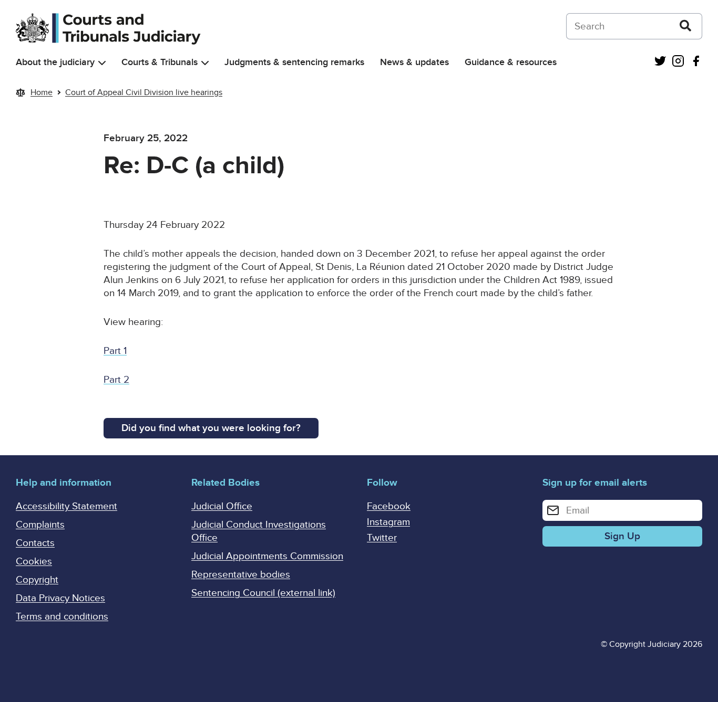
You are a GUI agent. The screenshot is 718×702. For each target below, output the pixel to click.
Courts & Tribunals (159, 62)
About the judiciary (55, 62)
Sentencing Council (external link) (263, 593)
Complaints (40, 525)
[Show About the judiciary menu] (102, 63)
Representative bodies (240, 575)
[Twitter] (660, 62)
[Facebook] (696, 62)
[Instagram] (678, 62)
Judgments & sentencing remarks (294, 62)
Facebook (389, 506)
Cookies (34, 562)
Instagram (388, 522)
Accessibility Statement (66, 506)
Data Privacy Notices (60, 598)
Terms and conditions (62, 617)
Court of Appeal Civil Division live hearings (143, 92)
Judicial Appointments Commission (267, 556)
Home (41, 92)
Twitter (382, 538)
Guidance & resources (511, 62)
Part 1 (115, 351)
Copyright (37, 580)
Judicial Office (221, 506)
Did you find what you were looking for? (211, 428)
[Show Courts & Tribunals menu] (205, 63)
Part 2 (116, 380)
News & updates (414, 62)
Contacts (35, 543)
